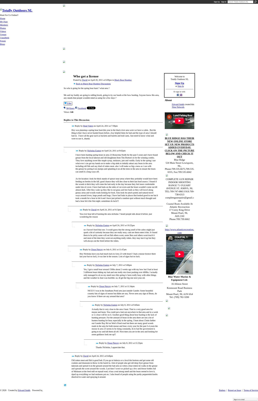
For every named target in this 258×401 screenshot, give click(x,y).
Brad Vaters (88, 126)
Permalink (73, 126)
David (84, 80)
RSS (65, 385)
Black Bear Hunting (123, 80)
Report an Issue (234, 390)
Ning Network (178, 107)
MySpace (70, 108)
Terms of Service (251, 390)
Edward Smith (178, 104)
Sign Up (217, 2)
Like (69, 103)
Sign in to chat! (239, 399)
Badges (222, 390)
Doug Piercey (97, 249)
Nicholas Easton (94, 151)
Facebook (82, 108)
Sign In (223, 2)
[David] (67, 81)
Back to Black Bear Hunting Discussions (93, 84)
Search (255, 2)
